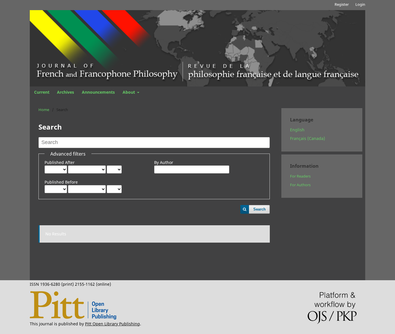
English (297, 129)
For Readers (300, 176)
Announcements (98, 92)
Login (360, 4)
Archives (65, 92)
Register (342, 4)
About (129, 92)
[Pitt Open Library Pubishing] (73, 318)
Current (41, 92)
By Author (163, 162)
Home (43, 109)
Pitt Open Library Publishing (112, 323)
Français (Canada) (307, 138)
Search (259, 209)
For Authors (300, 184)
